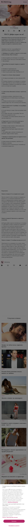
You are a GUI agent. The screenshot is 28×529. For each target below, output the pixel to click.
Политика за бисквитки (13, 502)
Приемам (14, 521)
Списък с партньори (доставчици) (10, 517)
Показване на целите (14, 525)
